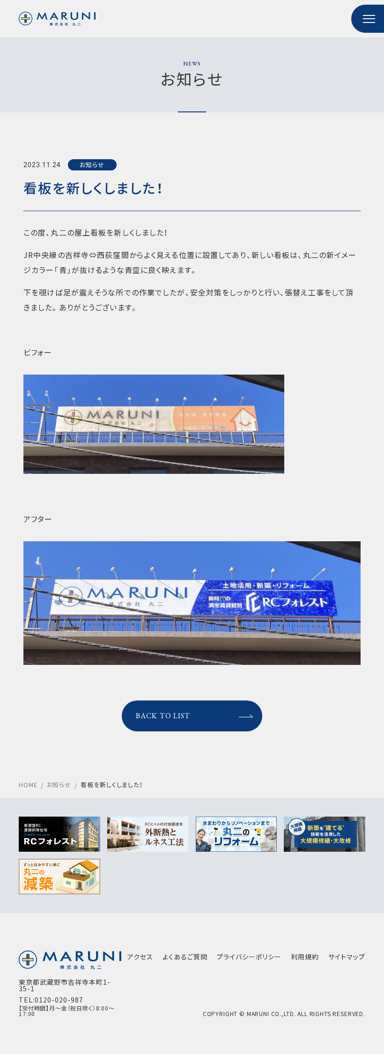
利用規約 (305, 956)
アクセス (140, 956)
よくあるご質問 (184, 956)
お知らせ (92, 164)
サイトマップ (346, 956)
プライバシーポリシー (249, 956)
